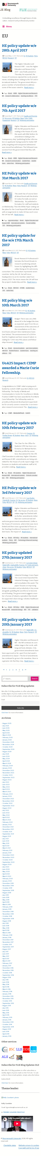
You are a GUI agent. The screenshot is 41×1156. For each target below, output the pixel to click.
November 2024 (8, 744)
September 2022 (8, 806)
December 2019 (8, 883)
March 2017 (7, 961)
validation (35, 609)
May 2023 (6, 787)
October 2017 (7, 944)
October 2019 (7, 888)
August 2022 (7, 808)
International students (18, 223)
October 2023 (8, 775)
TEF (15, 58)
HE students (17, 473)
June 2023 (6, 784)
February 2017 (7, 963)
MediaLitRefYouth (19, 413)
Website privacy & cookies (29, 1145)
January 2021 (7, 853)
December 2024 (8, 742)
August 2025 (7, 723)
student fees (26, 161)
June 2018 (6, 926)
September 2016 (8, 975)
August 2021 (7, 836)
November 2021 (8, 829)
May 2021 (6, 843)
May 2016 (6, 984)
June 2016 (6, 982)
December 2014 (8, 1022)
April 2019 (6, 902)
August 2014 (7, 1029)
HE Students (29, 56)
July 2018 (6, 923)
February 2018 (7, 935)
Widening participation (27, 120)
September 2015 (8, 1003)
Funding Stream (7, 435)
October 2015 (7, 1001)
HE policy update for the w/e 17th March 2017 (19, 240)
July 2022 (6, 810)
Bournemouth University (11, 5)
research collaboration (12, 96)
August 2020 (7, 864)
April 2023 (6, 789)
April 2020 (6, 874)
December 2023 (8, 770)
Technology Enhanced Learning (27, 540)
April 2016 (6, 987)
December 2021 (8, 827)
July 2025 (6, 726)
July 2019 (6, 895)
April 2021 (6, 846)
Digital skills (6, 565)
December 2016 (8, 968)
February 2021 (7, 850)
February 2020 (8, 878)
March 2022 (7, 820)
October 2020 (8, 860)
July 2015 (6, 1008)
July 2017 (6, 951)
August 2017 (7, 949)
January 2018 (7, 937)
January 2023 (7, 796)
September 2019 (8, 890)
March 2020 (7, 876)
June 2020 (6, 869)
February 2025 (8, 737)
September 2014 (8, 1027)
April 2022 (6, 817)
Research (11, 58)
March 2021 (7, 848)
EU (24, 56)
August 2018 (7, 921)
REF (15, 540)
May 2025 (6, 730)
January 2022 (7, 824)
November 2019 (8, 886)
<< (4, 669)
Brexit (10, 93)
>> (25, 669)
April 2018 (6, 930)
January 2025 (7, 740)
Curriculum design (31, 563)
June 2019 (6, 897)
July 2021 (6, 839)
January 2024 (7, 768)
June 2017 (6, 954)
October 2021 (7, 832)
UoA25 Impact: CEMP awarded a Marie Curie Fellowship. (20, 368)
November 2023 (8, 773)
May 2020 (6, 871)
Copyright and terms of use (28, 1148)
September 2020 (9, 862)
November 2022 (8, 801)
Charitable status (9, 1145)
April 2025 (6, 733)
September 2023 (8, 777)
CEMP (10, 413)
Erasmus (29, 433)
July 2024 (6, 754)
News (22, 118)
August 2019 (7, 893)
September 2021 (8, 834)
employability (14, 565)
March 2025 (7, 735)
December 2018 (8, 911)
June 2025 (6, 728)
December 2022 (8, 799)
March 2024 (7, 763)
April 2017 (6, 959)
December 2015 (8, 996)
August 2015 (7, 1005)
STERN (22, 288)
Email (3, 700)
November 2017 (8, 942)
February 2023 (8, 794)
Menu (9, 26)
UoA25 (28, 413)
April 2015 (6, 1015)
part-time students (32, 348)
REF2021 (5, 58)
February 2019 (7, 907)
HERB (15, 93)
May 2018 (6, 928)
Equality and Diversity (30, 116)
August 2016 (7, 977)
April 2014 (6, 1034)
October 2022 (7, 803)
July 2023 (6, 782)
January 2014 (7, 1036)
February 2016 (7, 991)
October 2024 (7, 747)
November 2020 (8, 857)
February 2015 (7, 1017)
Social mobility (30, 223)
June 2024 (6, 756)
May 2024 (6, 759)
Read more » (29, 87)
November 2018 (8, 914)
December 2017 (8, 940)
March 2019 (7, 904)
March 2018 (7, 933)
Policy (36, 56)
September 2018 (8, 919)
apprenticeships (13, 220)
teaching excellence (27, 96)
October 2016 (7, 973)
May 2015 (6, 1013)
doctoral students (18, 348)
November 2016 (8, 970)
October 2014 (7, 1024)
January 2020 (7, 881)
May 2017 (6, 956)
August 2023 (7, 780)
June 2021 (6, 841)
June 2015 (6, 1010)
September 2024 (8, 749)
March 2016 (7, 989)
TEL (16, 502)
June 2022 (6, 813)
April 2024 (6, 761)
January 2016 (7, 994)
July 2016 (6, 980)
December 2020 (8, 855)
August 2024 (7, 751)
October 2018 (7, 916)
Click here (4, 713)
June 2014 (6, 1031)
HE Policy (16, 537)
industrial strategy (16, 609)
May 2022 (6, 815)
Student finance (14, 350)
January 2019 (7, 909)
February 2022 (8, 822)
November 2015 (8, 998)
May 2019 (6, 900)
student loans (30, 288)
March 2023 (7, 792)
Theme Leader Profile (14, 1112)
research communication (13, 161)
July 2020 (6, 867)
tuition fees (10, 163)
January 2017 (7, 966)
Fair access (8, 118)
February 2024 (8, 766)
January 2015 (7, 1020)
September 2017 (8, 947)
